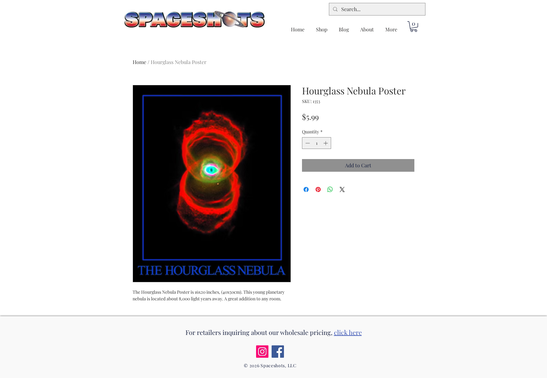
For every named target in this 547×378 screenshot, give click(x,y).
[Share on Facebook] (306, 189)
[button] (413, 26)
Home (139, 62)
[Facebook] (278, 351)
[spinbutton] (316, 143)
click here (348, 332)
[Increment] (326, 143)
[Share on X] (342, 189)
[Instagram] (262, 351)
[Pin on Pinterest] (318, 189)
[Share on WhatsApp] (330, 189)
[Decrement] (307, 143)
